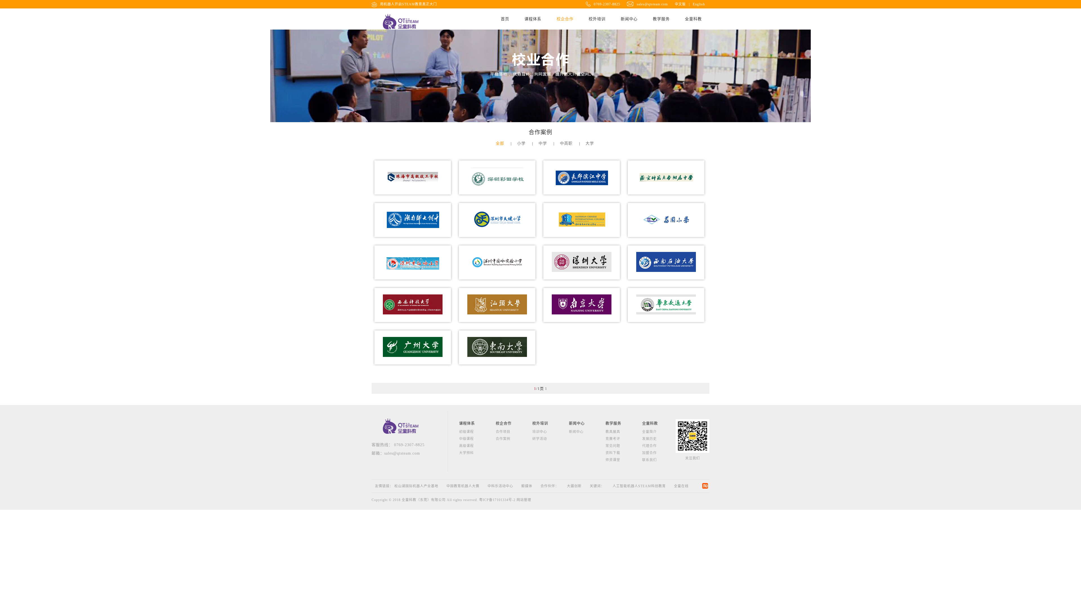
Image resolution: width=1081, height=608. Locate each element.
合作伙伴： (549, 486)
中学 (543, 143)
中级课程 (466, 439)
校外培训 (597, 19)
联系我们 (649, 460)
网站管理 (524, 500)
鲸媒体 (526, 486)
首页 (505, 19)
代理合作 (649, 446)
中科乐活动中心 (500, 486)
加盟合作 (649, 453)
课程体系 (532, 19)
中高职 (566, 143)
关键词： (597, 486)
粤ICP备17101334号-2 (497, 500)
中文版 (680, 4)
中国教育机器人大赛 (462, 486)
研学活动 (539, 439)
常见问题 (613, 446)
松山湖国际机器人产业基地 (416, 486)
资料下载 (613, 453)
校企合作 (565, 19)
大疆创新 (574, 486)
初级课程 (466, 432)
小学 (521, 143)
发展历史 (649, 439)
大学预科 (466, 453)
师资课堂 (613, 460)
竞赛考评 (613, 439)
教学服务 (661, 19)
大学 (590, 143)
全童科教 (693, 19)
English (699, 4)
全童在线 (681, 486)
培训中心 (539, 432)
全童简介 (649, 432)
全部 (500, 143)
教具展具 (613, 432)
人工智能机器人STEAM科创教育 (639, 486)
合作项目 (503, 432)
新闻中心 (629, 19)
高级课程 (466, 446)
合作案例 (503, 439)
